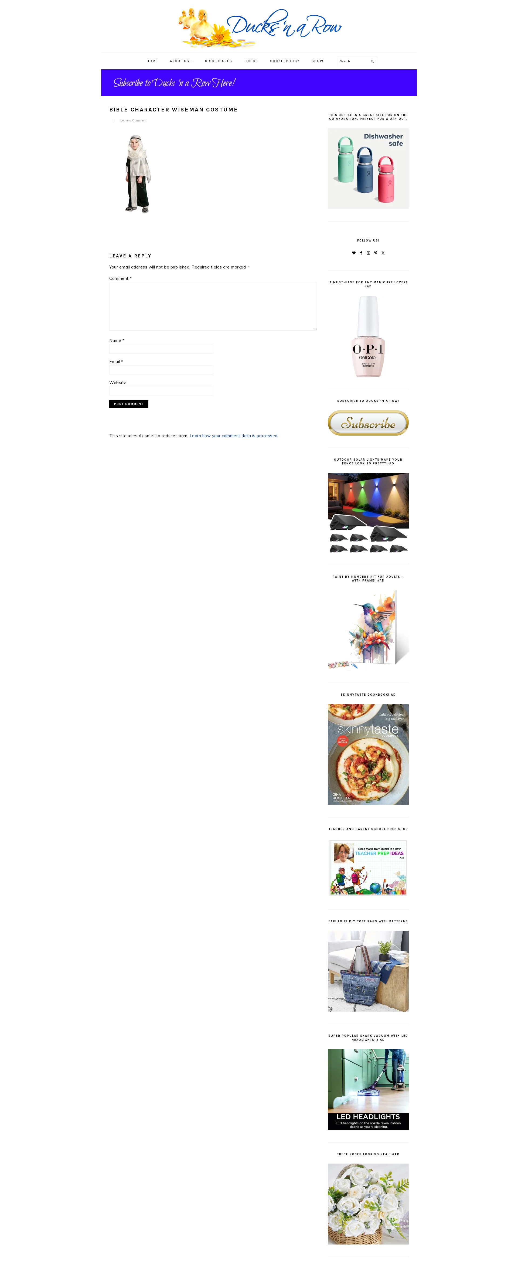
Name (116, 340)
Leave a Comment (133, 120)
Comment (120, 278)
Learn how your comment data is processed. (234, 435)
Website (118, 382)
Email (116, 361)
